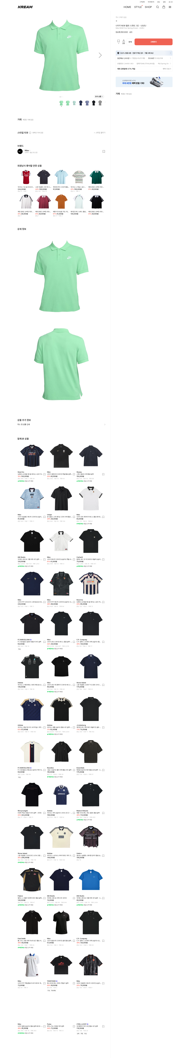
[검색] (157, 7)
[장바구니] (163, 7)
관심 (158, 2)
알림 (164, 2)
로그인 (171, 2)
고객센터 (142, 2)
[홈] (25, 7)
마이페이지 (151, 2)
